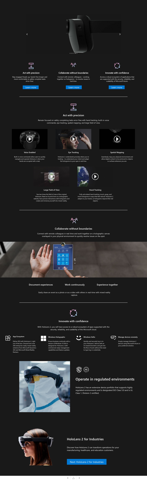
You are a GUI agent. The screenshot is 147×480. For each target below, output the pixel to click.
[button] (117, 139)
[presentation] (27, 34)
